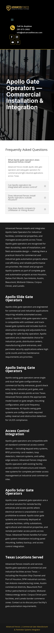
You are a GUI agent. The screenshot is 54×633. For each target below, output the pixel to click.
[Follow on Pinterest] (18, 42)
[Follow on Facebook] (12, 37)
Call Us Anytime (24, 26)
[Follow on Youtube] (13, 42)
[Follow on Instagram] (17, 37)
